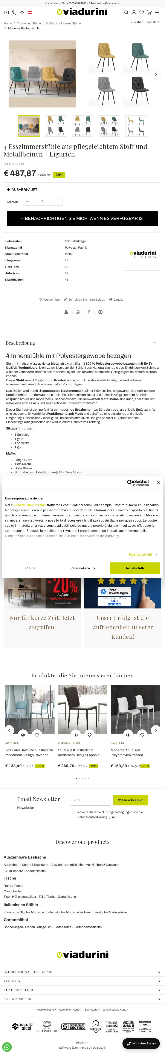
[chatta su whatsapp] (7, 1047)
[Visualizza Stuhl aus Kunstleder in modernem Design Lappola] (75, 734)
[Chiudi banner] (158, 482)
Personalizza (80, 568)
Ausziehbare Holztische (67, 864)
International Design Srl (28, 972)
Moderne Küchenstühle (47, 912)
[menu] (157, 12)
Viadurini (13, 981)
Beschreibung (20, 343)
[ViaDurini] (82, 11)
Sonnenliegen (13, 927)
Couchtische (12, 891)
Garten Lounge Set (38, 927)
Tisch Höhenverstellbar (20, 896)
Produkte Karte (45, 1009)
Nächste (151, 22)
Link (112, 817)
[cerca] (126, 12)
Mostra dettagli (140, 554)
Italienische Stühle (21, 905)
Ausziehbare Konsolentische (25, 871)
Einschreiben (132, 800)
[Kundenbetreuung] (14, 12)
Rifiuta (30, 568)
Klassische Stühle (16, 912)
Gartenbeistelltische (88, 927)
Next (156, 75)
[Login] (134, 12)
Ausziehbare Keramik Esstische (26, 864)
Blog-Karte (91, 1009)
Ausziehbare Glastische (102, 864)
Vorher (138, 22)
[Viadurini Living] (143, 254)
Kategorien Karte (69, 1009)
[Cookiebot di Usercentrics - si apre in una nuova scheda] (130, 483)
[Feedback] (22, 12)
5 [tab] (92, 781)
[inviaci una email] (6, 12)
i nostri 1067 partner (30, 505)
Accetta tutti (135, 568)
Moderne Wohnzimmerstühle (86, 912)
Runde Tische (13, 885)
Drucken (119, 299)
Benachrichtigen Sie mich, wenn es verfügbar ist (84, 218)
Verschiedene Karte (114, 1009)
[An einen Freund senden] (66, 312)
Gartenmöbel (16, 920)
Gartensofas (62, 927)
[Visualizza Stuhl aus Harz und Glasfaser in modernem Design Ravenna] (23, 734)
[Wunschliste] (37, 734)
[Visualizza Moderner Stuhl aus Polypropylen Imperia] (128, 734)
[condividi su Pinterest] (100, 312)
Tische (10, 878)
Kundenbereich (18, 990)
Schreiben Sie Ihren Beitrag (86, 299)
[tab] (82, 342)
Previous (9, 75)
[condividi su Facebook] (89, 312)
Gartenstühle (118, 912)
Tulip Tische (47, 896)
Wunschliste (51, 299)
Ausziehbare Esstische (25, 857)
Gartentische (67, 896)
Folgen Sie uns (18, 999)
